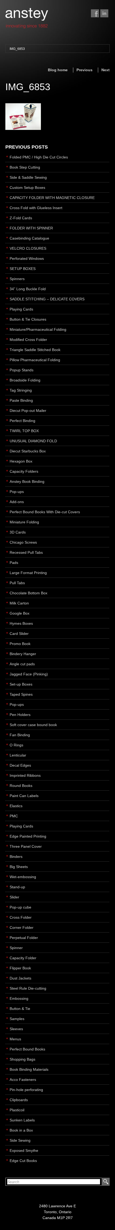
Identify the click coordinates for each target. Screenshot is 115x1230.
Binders (16, 856)
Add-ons (17, 502)
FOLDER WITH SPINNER (31, 228)
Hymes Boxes (21, 623)
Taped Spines (21, 694)
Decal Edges (20, 765)
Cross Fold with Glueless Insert (36, 208)
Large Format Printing (28, 573)
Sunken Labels (22, 1120)
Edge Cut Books (23, 1161)
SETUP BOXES (23, 268)
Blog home (58, 70)
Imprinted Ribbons (25, 775)
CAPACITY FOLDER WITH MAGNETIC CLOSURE (52, 198)
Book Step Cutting (25, 167)
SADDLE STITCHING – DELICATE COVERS (47, 299)
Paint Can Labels (24, 796)
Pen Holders (20, 714)
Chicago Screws (23, 542)
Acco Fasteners (23, 1079)
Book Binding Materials (29, 1069)
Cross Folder (21, 917)
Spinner (16, 948)
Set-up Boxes (21, 684)
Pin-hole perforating (26, 1090)
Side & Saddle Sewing (28, 177)
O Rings (16, 745)
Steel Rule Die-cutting (28, 988)
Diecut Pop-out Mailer (28, 410)
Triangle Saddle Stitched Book (35, 350)
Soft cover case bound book (33, 725)
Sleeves (16, 1029)
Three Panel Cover (26, 846)
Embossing (19, 998)
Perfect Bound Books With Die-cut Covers (45, 512)
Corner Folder (21, 927)
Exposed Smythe (24, 1150)
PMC (14, 816)
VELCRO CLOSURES (28, 248)
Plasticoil (17, 1110)
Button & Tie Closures (28, 319)
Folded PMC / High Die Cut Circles (39, 157)
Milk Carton (19, 603)
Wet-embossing (23, 877)
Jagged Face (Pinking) (29, 674)
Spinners (17, 279)
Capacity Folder (23, 958)
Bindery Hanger (23, 654)
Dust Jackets (20, 978)
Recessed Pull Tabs (26, 552)
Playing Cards (21, 309)
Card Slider (19, 633)
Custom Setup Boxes (27, 187)
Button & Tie (20, 1008)
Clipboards (19, 1100)
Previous (84, 70)
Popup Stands (21, 370)
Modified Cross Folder (28, 339)
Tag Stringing (21, 390)
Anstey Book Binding (27, 481)
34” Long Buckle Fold (28, 289)
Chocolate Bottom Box (28, 593)
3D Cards (18, 532)
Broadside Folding (25, 380)
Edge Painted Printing (28, 836)
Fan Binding (20, 735)
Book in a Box (21, 1130)
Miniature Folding (24, 522)
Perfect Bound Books (27, 1049)
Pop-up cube (20, 907)
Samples (17, 1019)
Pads (14, 562)
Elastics (16, 806)
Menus (15, 1039)
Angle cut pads (22, 664)
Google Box (19, 613)
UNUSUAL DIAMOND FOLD (33, 441)
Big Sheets (19, 867)
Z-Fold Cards (21, 218)
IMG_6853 (17, 49)
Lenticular (18, 755)
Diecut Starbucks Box (28, 451)
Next (105, 70)
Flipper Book (20, 968)
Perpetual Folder (24, 938)
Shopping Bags (22, 1059)
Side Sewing (20, 1140)
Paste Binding (21, 400)
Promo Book (20, 644)
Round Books (21, 785)
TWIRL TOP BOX (24, 431)
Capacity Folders (24, 471)
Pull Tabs (17, 583)
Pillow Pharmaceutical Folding (35, 360)
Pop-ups (17, 491)
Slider (14, 897)
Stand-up (17, 887)
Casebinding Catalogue (29, 238)
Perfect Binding (22, 421)
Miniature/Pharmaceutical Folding (38, 329)
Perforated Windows (27, 258)
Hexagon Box (21, 461)
